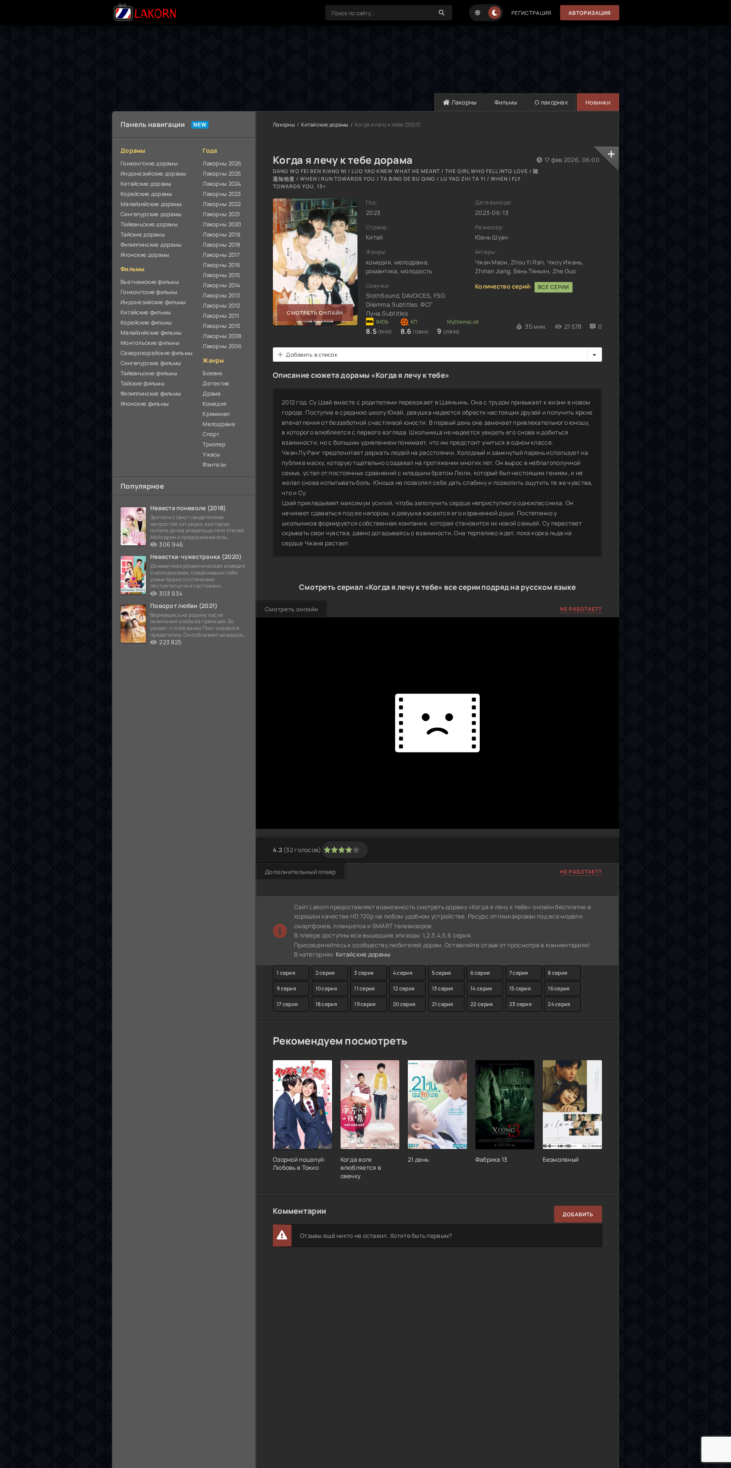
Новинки (597, 102)
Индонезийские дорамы (154, 173)
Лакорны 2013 (221, 295)
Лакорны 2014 (221, 285)
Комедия (214, 403)
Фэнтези (214, 464)
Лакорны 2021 (221, 214)
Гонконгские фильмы (149, 292)
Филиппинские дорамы (151, 244)
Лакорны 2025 (222, 173)
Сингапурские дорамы (151, 214)
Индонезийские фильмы (153, 302)
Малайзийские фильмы (151, 332)
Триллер (214, 444)
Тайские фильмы (143, 383)
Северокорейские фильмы (156, 353)
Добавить (578, 1214)
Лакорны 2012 (221, 305)
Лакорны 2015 (221, 275)
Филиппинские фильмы (151, 393)
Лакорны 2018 (221, 244)
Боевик (212, 373)
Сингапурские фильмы (151, 363)
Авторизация (590, 12)
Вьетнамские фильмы (150, 282)
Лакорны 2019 (221, 234)
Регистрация (531, 12)
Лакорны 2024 (222, 183)
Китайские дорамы (146, 183)
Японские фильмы (145, 403)
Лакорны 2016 (221, 265)
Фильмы (506, 102)
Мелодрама (219, 424)
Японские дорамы (145, 254)
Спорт (211, 434)
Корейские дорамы (146, 194)
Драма (211, 393)
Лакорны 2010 (221, 326)
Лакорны (463, 102)
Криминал (216, 414)
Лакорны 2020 (222, 224)
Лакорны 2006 (222, 346)
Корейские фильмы (146, 322)
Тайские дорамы (143, 234)
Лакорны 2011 (221, 315)
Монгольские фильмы (150, 342)
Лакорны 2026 (222, 163)
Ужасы (211, 454)
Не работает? (581, 609)
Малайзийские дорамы (151, 204)
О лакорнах (551, 102)
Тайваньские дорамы (149, 224)
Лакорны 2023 (222, 194)
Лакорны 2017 (221, 254)
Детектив (216, 383)
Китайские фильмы (146, 312)
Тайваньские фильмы (149, 373)
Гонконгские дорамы (149, 163)
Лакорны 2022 (222, 204)
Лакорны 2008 (222, 336)
